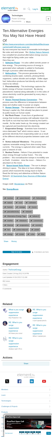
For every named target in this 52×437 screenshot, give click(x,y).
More (28, 22)
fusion (34, 207)
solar (32, 234)
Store (3, 417)
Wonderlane (19, 184)
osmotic (38, 225)
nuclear (10, 198)
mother (10, 221)
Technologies (17, 15)
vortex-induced (22, 230)
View (48, 433)
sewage (22, 207)
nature (9, 203)
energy (10, 234)
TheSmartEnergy (14, 270)
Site (24, 9)
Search (29, 9)
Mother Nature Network (39, 52)
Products (4, 412)
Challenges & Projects (9, 406)
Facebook (19, 381)
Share (6, 241)
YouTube (44, 381)
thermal (10, 225)
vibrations (23, 221)
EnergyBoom (12, 189)
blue (42, 234)
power (37, 230)
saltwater (32, 203)
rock (20, 203)
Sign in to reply (16, 252)
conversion (38, 221)
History (14, 241)
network (29, 212)
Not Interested (9, 433)
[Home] (9, 9)
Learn (3, 395)
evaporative (24, 225)
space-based (24, 198)
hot (8, 230)
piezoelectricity (13, 212)
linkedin (32, 381)
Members (4, 389)
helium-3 (36, 216)
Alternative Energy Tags (16, 216)
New (48, 18)
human (10, 207)
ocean (21, 234)
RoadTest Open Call (13, 417)
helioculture (40, 198)
